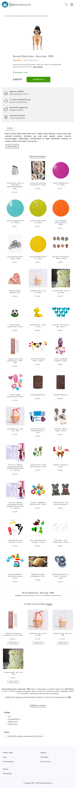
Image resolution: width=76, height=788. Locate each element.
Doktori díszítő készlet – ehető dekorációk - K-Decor (38, 430)
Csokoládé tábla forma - (38, 395)
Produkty (10, 16)
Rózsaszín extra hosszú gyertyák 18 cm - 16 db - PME (15, 360)
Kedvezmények (8, 761)
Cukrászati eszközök (19, 16)
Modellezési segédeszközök (52, 595)
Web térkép (44, 757)
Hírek (5, 757)
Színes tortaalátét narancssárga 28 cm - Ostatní (61, 222)
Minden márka (8, 752)
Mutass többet (12, 146)
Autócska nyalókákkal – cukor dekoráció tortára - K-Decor (15, 576)
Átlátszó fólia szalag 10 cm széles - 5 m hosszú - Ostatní (60, 576)
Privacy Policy (45, 761)
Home (5, 16)
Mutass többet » (38, 67)
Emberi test (39, 595)
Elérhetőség (7, 773)
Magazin (43, 752)
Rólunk (5, 769)
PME (59, 64)
